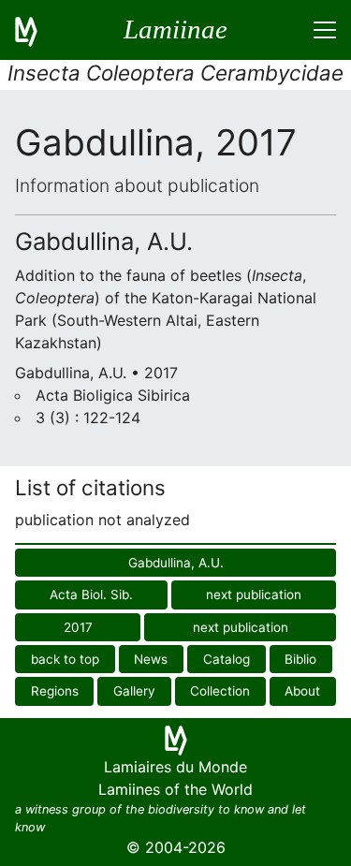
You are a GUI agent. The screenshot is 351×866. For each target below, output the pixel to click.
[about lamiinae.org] (37, 30)
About (302, 690)
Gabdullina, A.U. (176, 562)
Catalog (226, 659)
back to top (65, 659)
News (151, 659)
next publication (253, 594)
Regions (55, 690)
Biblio (300, 659)
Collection (220, 690)
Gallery (134, 690)
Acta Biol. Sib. (91, 594)
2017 (78, 627)
